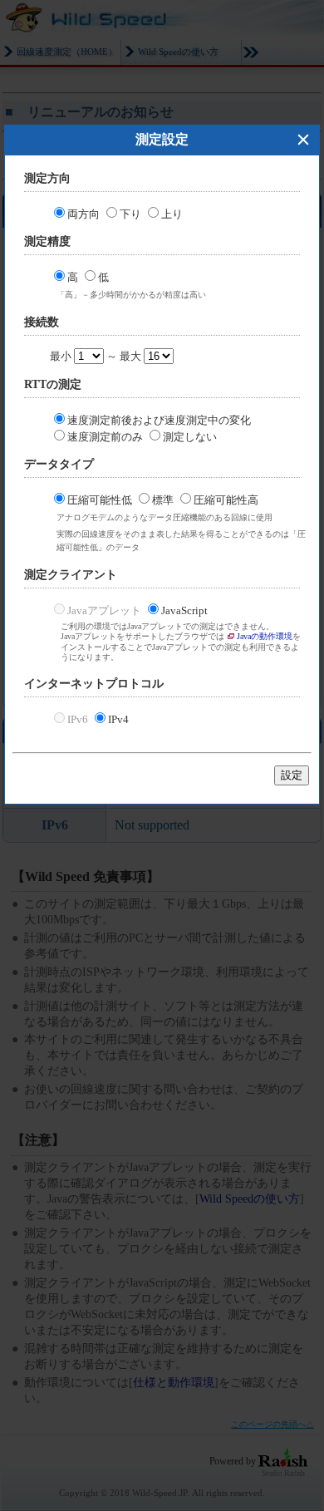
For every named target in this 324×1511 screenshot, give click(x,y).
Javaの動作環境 (264, 636)
